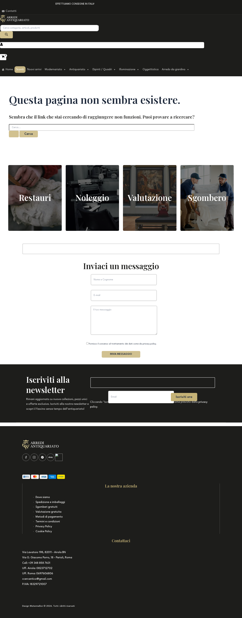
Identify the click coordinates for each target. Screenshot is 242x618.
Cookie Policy (44, 531)
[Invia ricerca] (14, 134)
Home (9, 69)
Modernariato (53, 69)
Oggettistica (151, 69)
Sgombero (207, 197)
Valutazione (150, 197)
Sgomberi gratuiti (46, 507)
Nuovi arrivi (34, 69)
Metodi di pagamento (49, 516)
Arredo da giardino (173, 69)
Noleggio (92, 197)
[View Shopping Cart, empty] (3, 57)
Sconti (20, 69)
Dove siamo (43, 497)
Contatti (11, 11)
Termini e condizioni (48, 521)
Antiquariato (77, 69)
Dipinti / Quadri (102, 69)
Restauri (35, 197)
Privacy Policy (44, 526)
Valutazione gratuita (48, 511)
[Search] (6, 34)
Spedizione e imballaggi (50, 502)
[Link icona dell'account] (1, 45)
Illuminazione (127, 69)
